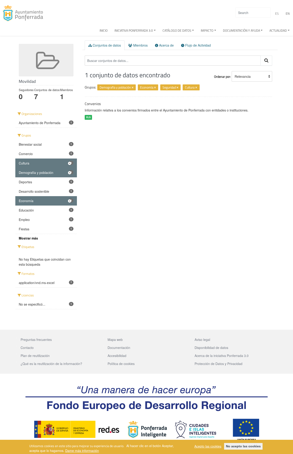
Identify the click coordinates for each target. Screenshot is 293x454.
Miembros (140, 45)
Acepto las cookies (207, 446)
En (288, 13)
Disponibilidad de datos (211, 347)
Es (277, 13)
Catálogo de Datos (177, 30)
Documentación (119, 347)
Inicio (104, 30)
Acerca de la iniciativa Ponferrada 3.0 (222, 355)
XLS (88, 117)
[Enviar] (266, 61)
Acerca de (166, 45)
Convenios (93, 103)
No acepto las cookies (243, 446)
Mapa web (115, 339)
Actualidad (278, 30)
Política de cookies (121, 363)
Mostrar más (28, 238)
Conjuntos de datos (106, 45)
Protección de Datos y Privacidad (218, 363)
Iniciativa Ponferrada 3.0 (133, 30)
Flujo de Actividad (197, 45)
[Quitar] (132, 87)
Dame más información (82, 450)
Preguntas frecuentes (36, 339)
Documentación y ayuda (241, 30)
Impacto (207, 30)
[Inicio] (24, 13)
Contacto (27, 347)
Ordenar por (222, 76)
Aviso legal (202, 339)
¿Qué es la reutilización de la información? (51, 363)
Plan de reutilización (35, 355)
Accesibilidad (117, 355)
